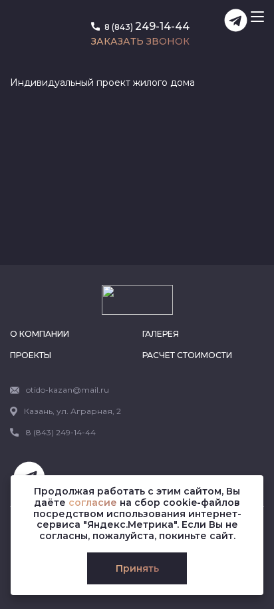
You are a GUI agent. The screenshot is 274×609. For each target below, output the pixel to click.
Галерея (160, 334)
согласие (92, 502)
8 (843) (146, 26)
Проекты (30, 355)
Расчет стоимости (187, 355)
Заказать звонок (140, 41)
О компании (39, 334)
